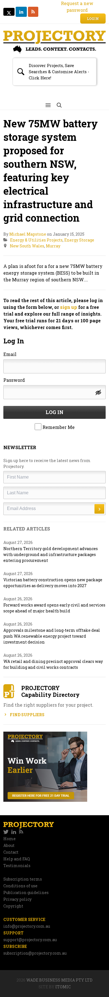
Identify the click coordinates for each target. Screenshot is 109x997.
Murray (53, 246)
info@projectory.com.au (26, 926)
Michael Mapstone (27, 234)
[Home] (54, 42)
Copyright (13, 906)
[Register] (54, 767)
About (9, 845)
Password (14, 380)
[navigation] (54, 832)
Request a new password (77, 6)
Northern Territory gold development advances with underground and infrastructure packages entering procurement (50, 554)
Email (9, 354)
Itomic (63, 986)
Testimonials (16, 865)
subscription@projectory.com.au (35, 953)
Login (93, 18)
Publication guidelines (26, 892)
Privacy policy (17, 899)
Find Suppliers (26, 714)
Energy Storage (79, 240)
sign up (68, 307)
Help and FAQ (16, 859)
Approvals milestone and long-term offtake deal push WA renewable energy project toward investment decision (51, 636)
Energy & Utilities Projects (36, 240)
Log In (54, 412)
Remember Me (58, 427)
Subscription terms (22, 879)
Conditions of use (20, 885)
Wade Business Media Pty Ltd (59, 980)
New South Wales (27, 246)
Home (9, 838)
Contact (10, 852)
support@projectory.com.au (30, 939)
